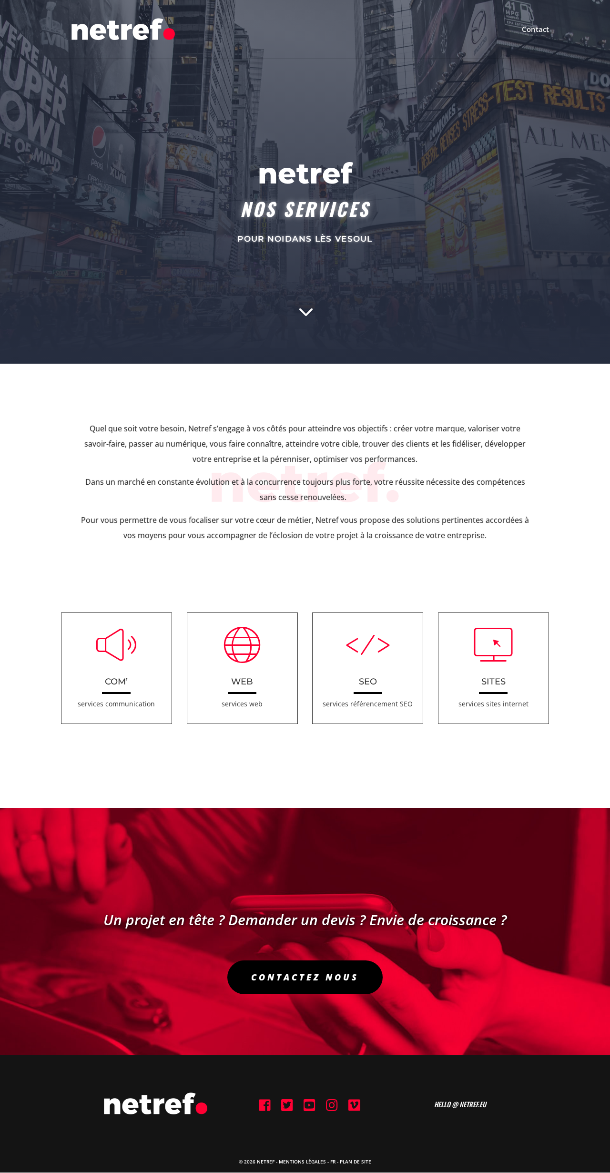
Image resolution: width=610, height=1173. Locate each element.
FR (333, 1161)
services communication (116, 703)
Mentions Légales (302, 1161)
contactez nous (305, 977)
